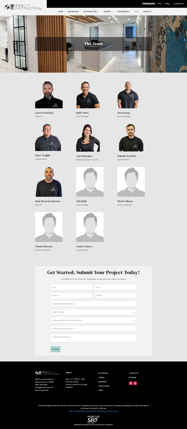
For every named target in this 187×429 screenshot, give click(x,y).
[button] (185, 40)
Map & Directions (41, 390)
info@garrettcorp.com (44, 387)
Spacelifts (102, 382)
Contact (147, 11)
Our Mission (73, 11)
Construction (90, 11)
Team (136, 11)
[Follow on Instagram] (131, 383)
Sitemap (132, 377)
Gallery (107, 11)
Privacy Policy (89, 411)
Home (60, 11)
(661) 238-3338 (41, 385)
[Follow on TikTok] (135, 383)
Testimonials (123, 11)
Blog (167, 3)
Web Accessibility (76, 411)
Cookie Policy (101, 411)
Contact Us (179, 3)
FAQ (159, 3)
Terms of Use (113, 411)
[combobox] (93, 312)
